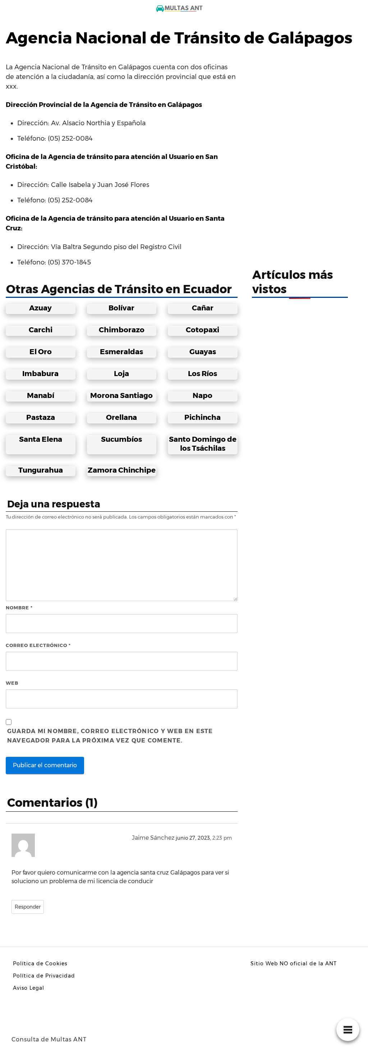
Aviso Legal (28, 988)
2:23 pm (222, 838)
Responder (28, 907)
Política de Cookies (40, 963)
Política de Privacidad (44, 975)
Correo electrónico (38, 645)
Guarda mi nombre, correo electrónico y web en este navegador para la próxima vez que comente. (110, 736)
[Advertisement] (300, 98)
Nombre (19, 607)
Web (12, 683)
